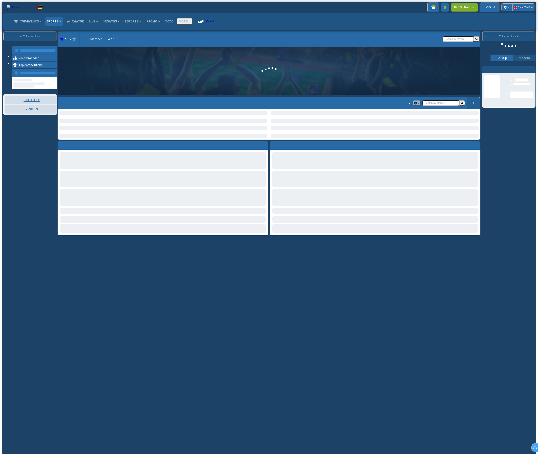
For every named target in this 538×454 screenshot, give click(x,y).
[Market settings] (417, 103)
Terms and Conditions (510, 107)
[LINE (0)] (61, 39)
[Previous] (52, 70)
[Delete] (476, 144)
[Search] (477, 39)
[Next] (282, 144)
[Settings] (506, 7)
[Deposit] (445, 7)
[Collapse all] (473, 103)
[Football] (69, 39)
